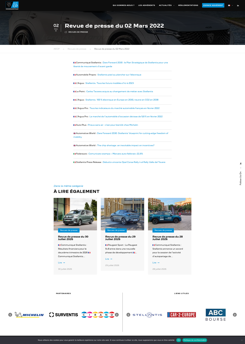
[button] (10, 315)
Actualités (165, 5)
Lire (60, 262)
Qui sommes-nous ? (123, 5)
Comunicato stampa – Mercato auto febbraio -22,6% (116, 154)
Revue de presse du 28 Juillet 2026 (167, 238)
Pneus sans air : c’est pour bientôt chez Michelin (113, 125)
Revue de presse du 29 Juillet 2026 (120, 238)
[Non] (242, 340)
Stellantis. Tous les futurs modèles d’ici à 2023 (109, 83)
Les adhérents (146, 5)
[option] (29, 315)
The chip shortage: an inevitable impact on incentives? (125, 145)
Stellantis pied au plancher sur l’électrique (119, 75)
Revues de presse (78, 32)
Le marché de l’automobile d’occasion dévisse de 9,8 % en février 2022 (126, 116)
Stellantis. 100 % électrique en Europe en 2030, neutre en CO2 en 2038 (121, 100)
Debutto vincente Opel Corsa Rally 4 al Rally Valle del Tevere (134, 162)
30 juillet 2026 (65, 269)
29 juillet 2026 (112, 265)
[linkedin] (240, 163)
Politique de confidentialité (195, 340)
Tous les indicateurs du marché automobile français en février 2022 (125, 108)
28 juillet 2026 (159, 269)
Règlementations (188, 5)
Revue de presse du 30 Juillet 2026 (73, 238)
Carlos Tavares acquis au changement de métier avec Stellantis (119, 91)
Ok (178, 340)
